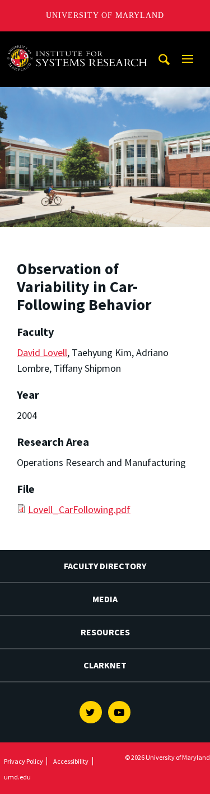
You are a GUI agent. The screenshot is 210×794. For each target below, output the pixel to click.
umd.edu (17, 777)
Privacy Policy (23, 761)
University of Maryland (105, 15)
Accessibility (70, 761)
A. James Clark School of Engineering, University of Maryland (80, 41)
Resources (105, 632)
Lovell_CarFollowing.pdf (79, 509)
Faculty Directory (105, 565)
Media (105, 598)
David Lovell (42, 352)
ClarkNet (105, 665)
